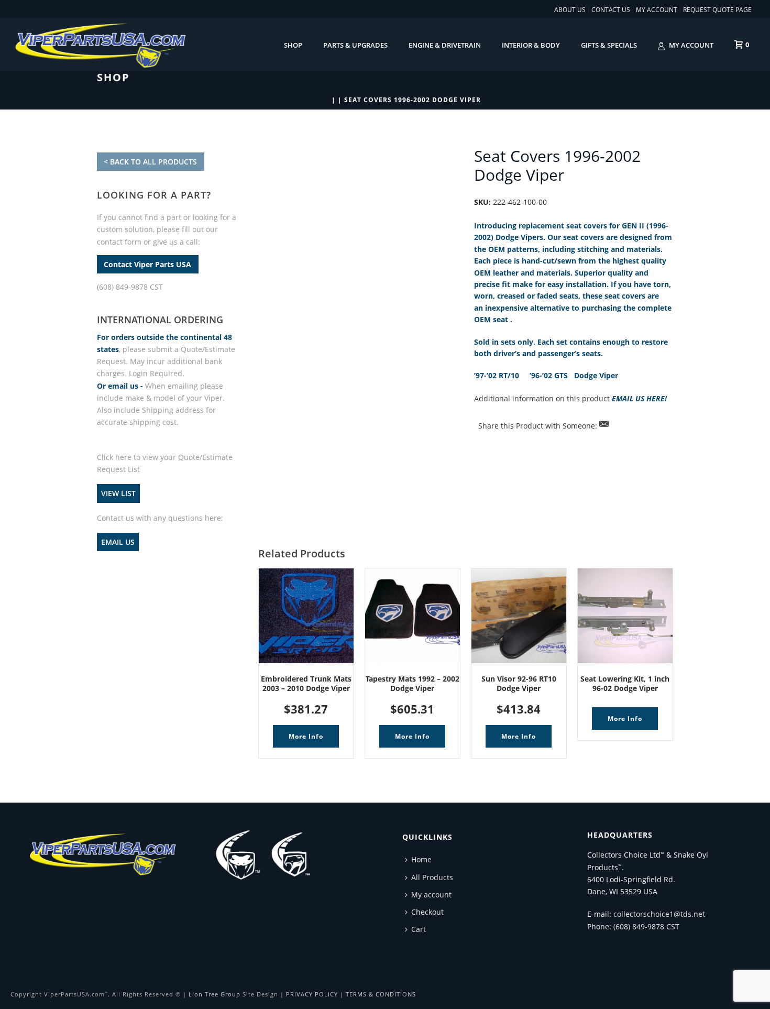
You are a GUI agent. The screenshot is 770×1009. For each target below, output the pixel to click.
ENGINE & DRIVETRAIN (445, 45)
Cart (418, 929)
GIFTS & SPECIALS (609, 45)
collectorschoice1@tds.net (659, 914)
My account (691, 45)
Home (421, 859)
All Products (432, 877)
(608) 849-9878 (638, 926)
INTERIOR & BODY (531, 45)
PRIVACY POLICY (312, 994)
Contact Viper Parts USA (147, 264)
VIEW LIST (118, 493)
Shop (293, 45)
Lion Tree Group (214, 994)
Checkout (427, 912)
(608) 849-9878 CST (130, 287)
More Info (306, 736)
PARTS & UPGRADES (355, 45)
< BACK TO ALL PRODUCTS (150, 162)
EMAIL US (118, 542)
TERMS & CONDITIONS (381, 994)
